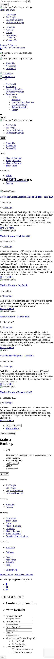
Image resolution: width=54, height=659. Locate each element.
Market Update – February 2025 (16, 392)
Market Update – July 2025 (13, 285)
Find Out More (7, 228)
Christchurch (11, 570)
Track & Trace (12, 428)
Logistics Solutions (14, 20)
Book (3, 474)
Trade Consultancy (23, 652)
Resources (11, 94)
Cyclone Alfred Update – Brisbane (17, 355)
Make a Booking (8, 433)
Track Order (11, 165)
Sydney (9, 557)
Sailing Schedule (19, 107)
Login (5, 79)
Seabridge (7, 207)
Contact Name (13, 621)
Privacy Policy (6, 574)
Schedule (10, 27)
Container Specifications (23, 102)
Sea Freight (11, 17)
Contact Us (11, 40)
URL (8, 450)
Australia (6, 73)
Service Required (14, 460)
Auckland (10, 547)
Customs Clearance (24, 649)
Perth (8, 565)
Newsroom (11, 35)
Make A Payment (19, 104)
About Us (10, 37)
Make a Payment (13, 531)
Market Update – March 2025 (14, 316)
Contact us (20, 47)
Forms (9, 32)
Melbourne (11, 559)
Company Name (14, 616)
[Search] (29, 1)
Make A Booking (13, 158)
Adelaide (10, 562)
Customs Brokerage (15, 22)
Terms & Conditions (24, 574)
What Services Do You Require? (21, 638)
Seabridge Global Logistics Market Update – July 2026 (26, 197)
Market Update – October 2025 (15, 236)
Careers (9, 30)
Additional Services (15, 646)
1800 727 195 (8, 47)
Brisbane (10, 552)
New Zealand (8, 76)
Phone (9, 632)
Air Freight (11, 14)
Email (9, 466)
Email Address (13, 627)
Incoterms (16, 99)
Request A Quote (8, 45)
